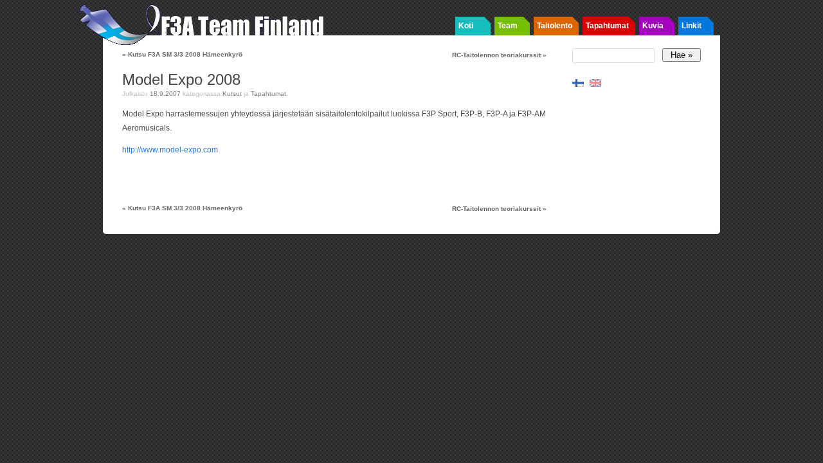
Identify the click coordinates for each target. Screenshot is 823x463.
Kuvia (653, 25)
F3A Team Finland (205, 22)
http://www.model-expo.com (170, 149)
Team (508, 25)
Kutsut (232, 93)
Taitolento (554, 25)
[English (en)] (595, 82)
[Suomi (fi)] (578, 82)
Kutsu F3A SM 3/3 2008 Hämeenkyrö (182, 54)
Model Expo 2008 (181, 79)
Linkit (691, 25)
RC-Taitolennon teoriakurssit (499, 55)
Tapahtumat (607, 25)
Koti (465, 25)
